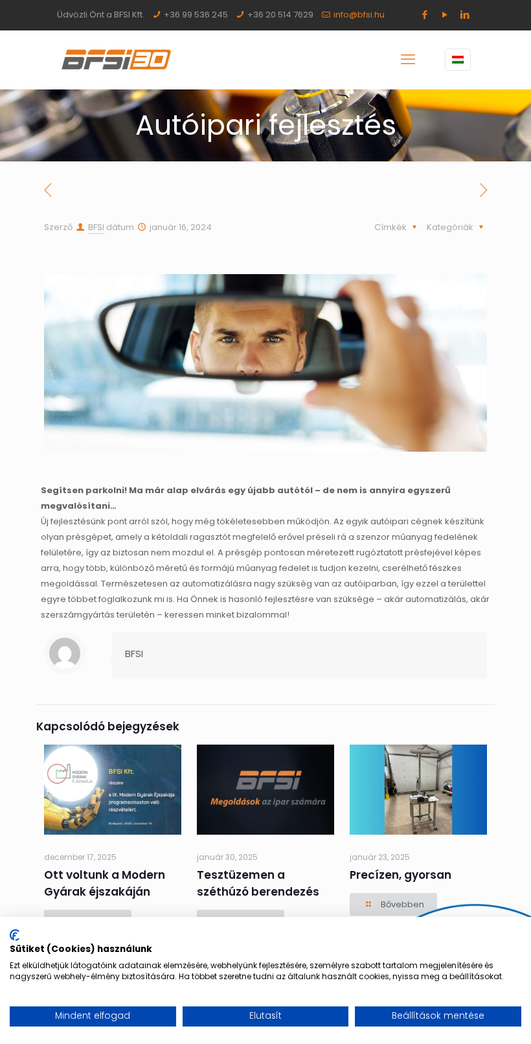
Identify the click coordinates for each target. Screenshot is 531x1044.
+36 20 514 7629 (280, 14)
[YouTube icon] (444, 14)
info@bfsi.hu (359, 14)
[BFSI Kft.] (116, 59)
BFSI (96, 227)
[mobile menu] (408, 60)
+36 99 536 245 (196, 14)
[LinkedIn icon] (464, 14)
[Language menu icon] (458, 60)
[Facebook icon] (424, 14)
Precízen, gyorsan (400, 875)
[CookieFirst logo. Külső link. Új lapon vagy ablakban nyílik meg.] (14, 935)
